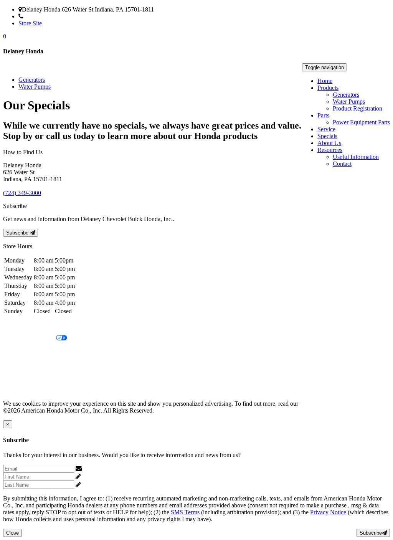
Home (324, 81)
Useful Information (356, 157)
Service (326, 129)
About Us (329, 143)
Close (12, 533)
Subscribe (18, 233)
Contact (342, 163)
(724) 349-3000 (42, 16)
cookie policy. (317, 403)
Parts (323, 115)
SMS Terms (17, 364)
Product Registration (357, 108)
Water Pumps (349, 101)
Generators (346, 94)
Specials (327, 136)
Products (328, 87)
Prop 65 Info (18, 377)
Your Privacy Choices (29, 338)
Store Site (30, 23)
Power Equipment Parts (361, 122)
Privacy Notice (21, 325)
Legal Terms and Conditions (37, 351)
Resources (329, 150)
